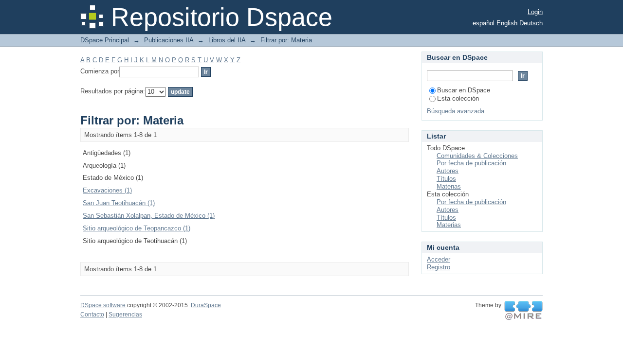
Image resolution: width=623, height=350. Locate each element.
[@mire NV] (523, 310)
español (484, 23)
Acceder (438, 259)
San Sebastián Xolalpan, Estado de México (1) (149, 215)
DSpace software (103, 305)
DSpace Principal (104, 40)
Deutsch (531, 23)
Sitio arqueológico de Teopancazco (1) (136, 228)
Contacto (92, 314)
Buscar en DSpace (463, 90)
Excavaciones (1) (107, 190)
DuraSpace (206, 305)
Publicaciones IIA (168, 40)
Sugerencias (125, 314)
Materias (449, 186)
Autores (447, 171)
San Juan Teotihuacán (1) (119, 203)
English (506, 23)
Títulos (446, 178)
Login (535, 12)
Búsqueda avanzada (455, 111)
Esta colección (458, 98)
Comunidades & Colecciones (477, 155)
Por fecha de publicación (471, 163)
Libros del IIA (226, 40)
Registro (438, 267)
